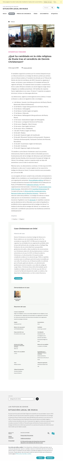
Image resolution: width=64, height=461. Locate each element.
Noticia (11, 13)
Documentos (44, 13)
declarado (33, 200)
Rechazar (50, 458)
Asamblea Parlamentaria (39, 189)
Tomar (40, 458)
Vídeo (35, 13)
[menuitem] (4, 13)
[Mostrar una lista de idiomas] (55, 1)
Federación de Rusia (32, 185)
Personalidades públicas (36, 180)
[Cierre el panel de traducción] (61, 2)
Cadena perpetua (26, 438)
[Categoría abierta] (37, 398)
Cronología (18, 278)
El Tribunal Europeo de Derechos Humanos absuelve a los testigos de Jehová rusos (33, 442)
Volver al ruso (48, 2)
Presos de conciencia (24, 13)
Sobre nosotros (10, 437)
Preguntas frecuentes (27, 435)
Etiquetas (54, 13)
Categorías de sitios (15, 399)
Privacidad (11, 440)
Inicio (5, 13)
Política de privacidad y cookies (23, 453)
